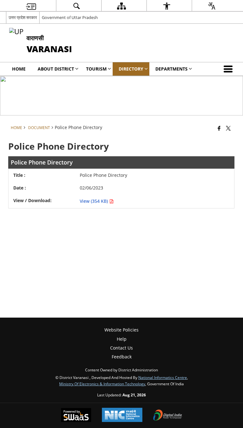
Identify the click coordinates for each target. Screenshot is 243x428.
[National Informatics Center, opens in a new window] (122, 415)
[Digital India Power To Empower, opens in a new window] (167, 415)
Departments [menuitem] (171, 69)
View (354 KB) (94, 201)
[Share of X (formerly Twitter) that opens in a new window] (228, 128)
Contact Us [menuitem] (121, 348)
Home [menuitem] (19, 69)
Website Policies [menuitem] (121, 330)
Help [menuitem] (122, 339)
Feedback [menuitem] (122, 357)
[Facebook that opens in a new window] (219, 128)
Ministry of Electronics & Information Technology (102, 383)
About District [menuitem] (56, 69)
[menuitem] (31, 6)
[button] (229, 69)
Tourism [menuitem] (96, 69)
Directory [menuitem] (131, 69)
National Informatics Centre (162, 377)
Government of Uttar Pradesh (70, 17)
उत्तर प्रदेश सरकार (23, 17)
